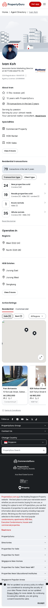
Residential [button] (7, 309)
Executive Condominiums (12, 522)
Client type (29, 177)
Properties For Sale (10, 548)
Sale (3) (7, 316)
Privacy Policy (13, 593)
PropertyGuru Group (11, 425)
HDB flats (28, 519)
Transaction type (12, 177)
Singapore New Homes (12, 561)
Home (5, 12)
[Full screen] (41, 357)
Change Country (9, 437)
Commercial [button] (21, 309)
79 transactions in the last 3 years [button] (23, 103)
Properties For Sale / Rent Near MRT (18, 567)
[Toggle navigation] (44, 4)
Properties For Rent (10, 555)
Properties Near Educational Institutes (19, 573)
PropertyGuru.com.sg (10, 497)
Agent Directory (18, 12)
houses (26, 522)
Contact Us (7, 431)
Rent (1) (18, 316)
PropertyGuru (8, 536)
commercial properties (11, 525)
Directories (7, 542)
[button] (41, 115)
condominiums (8, 519)
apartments (19, 519)
